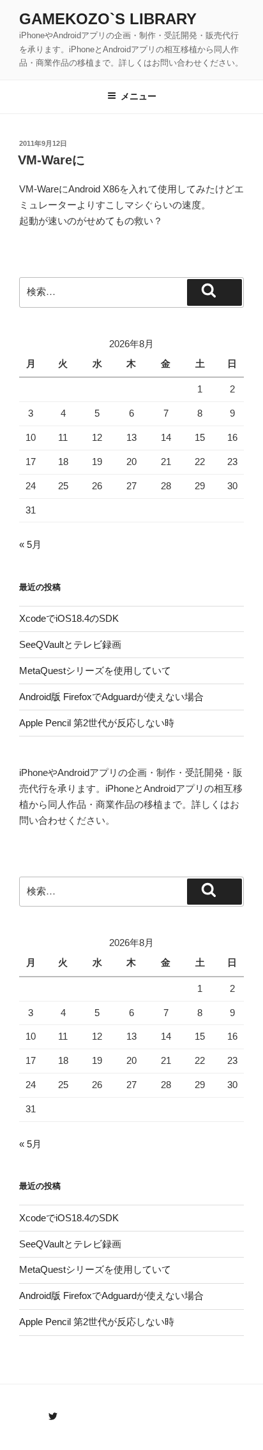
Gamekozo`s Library (108, 18)
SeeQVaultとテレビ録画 (70, 644)
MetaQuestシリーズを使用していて (95, 670)
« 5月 (30, 544)
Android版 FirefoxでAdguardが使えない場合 (111, 696)
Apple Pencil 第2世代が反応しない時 (96, 722)
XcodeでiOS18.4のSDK (69, 618)
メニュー (138, 96)
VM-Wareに (51, 160)
